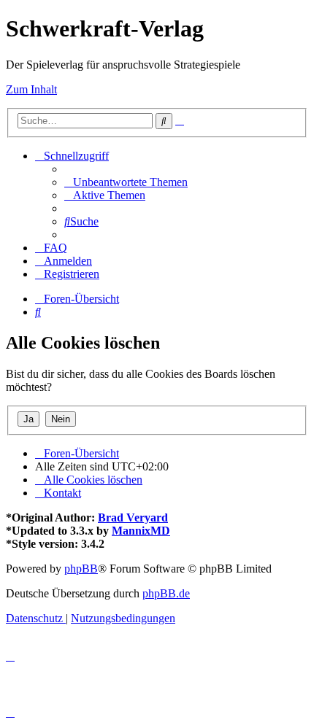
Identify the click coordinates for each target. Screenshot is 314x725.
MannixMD (141, 530)
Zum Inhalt (31, 89)
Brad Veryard (133, 517)
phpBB (81, 568)
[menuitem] (126, 182)
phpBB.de (166, 593)
